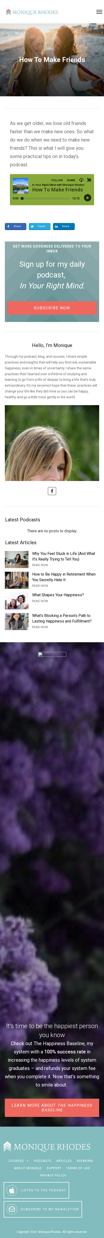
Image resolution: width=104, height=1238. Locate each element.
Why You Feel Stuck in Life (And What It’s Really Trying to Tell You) (52, 559)
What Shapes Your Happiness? (52, 600)
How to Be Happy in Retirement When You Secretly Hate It (52, 580)
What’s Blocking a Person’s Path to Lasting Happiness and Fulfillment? (52, 621)
